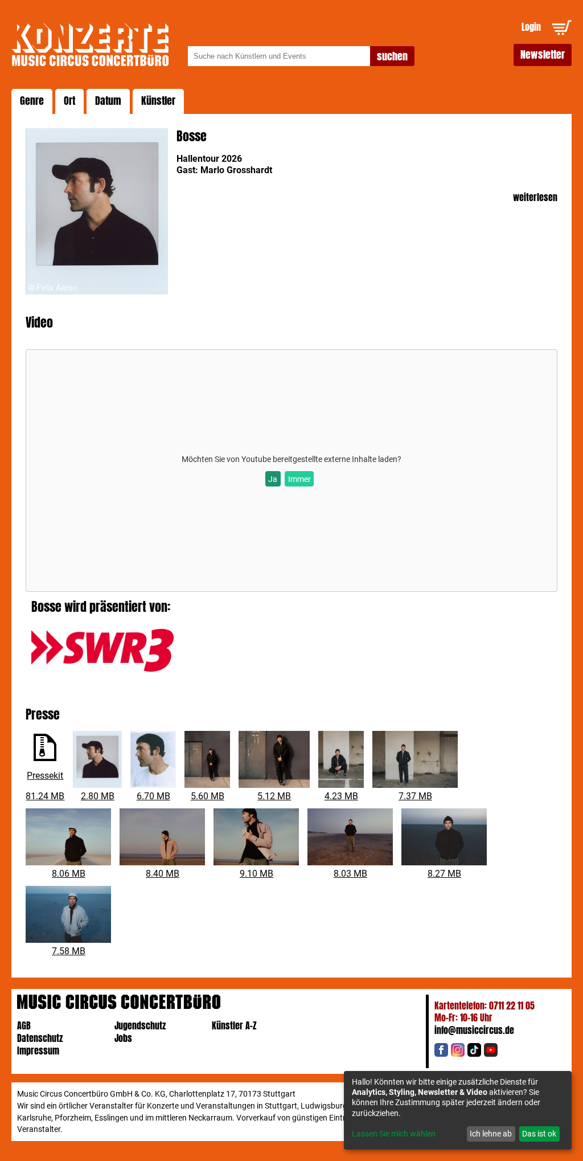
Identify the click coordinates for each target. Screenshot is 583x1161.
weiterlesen (535, 198)
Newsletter (542, 54)
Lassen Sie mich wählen (394, 1133)
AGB (24, 1025)
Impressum (38, 1050)
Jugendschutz (140, 1025)
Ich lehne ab (491, 1133)
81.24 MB (45, 796)
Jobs (123, 1038)
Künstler (158, 100)
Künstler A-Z (234, 1025)
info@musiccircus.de (474, 1030)
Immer (299, 479)
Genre (32, 100)
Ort (69, 100)
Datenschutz (40, 1038)
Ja (272, 479)
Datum (108, 100)
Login (531, 27)
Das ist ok (539, 1133)
